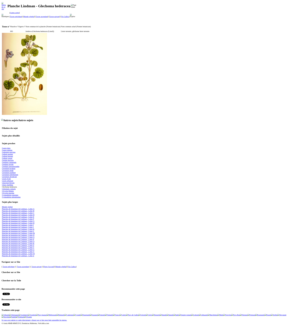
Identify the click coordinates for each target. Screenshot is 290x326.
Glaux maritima (7, 185)
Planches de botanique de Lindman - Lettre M (18, 233)
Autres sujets (14, 13)
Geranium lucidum (8, 169)
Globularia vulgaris (9, 189)
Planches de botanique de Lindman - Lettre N (18, 235)
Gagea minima (7, 150)
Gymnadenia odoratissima (11, 197)
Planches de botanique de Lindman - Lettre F (18, 219)
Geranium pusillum (9, 173)
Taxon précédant (16, 17)
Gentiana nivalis (7, 164)
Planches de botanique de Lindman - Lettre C (18, 213)
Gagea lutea (6, 148)
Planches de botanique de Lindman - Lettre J (18, 227)
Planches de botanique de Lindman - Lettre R (18, 244)
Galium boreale (7, 156)
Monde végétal (28, 17)
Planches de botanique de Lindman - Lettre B (18, 211)
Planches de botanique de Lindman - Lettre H (18, 223)
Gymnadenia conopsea (10, 195)
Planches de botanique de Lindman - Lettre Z (18, 256)
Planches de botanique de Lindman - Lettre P (18, 239)
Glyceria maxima (8, 193)
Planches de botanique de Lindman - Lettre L (18, 231)
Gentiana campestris (9, 162)
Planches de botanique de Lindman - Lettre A (18, 209)
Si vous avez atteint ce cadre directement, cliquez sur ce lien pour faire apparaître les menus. (34, 320)
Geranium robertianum (10, 175)
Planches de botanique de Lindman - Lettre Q (18, 241)
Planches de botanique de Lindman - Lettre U (18, 250)
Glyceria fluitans (8, 191)
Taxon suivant (54, 17)
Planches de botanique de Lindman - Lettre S (18, 246)
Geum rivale (6, 179)
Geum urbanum (7, 181)
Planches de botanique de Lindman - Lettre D (18, 215)
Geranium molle (7, 171)
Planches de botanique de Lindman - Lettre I (18, 225)
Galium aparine (7, 154)
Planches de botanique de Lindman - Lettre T (18, 248)
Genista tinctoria (8, 160)
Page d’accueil (49, 267)
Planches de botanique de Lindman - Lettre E (18, 217)
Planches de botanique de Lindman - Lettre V (18, 252)
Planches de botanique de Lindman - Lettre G (18, 221)
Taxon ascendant (42, 17)
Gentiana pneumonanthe (10, 166)
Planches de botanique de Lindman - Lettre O (18, 237)
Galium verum (7, 158)
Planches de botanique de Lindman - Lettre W (18, 254)
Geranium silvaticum (9, 177)
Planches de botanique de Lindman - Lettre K (18, 229)
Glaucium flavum (8, 183)
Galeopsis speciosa (8, 152)
